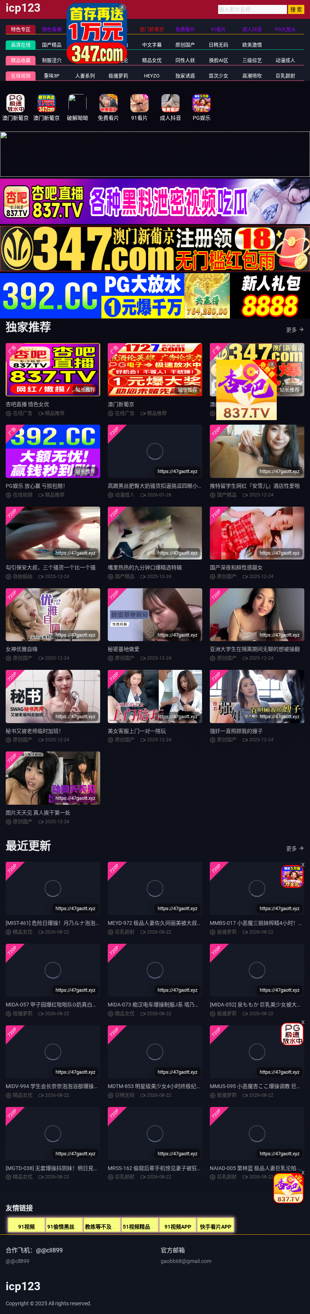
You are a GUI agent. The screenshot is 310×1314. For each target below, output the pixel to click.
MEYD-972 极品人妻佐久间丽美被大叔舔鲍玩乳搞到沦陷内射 (179, 923)
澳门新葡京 (121, 404)
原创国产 (185, 45)
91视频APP (177, 1227)
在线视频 (21, 76)
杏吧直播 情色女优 (27, 404)
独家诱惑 (185, 76)
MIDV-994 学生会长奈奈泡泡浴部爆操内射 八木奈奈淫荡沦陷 (77, 1086)
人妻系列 (85, 76)
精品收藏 (21, 60)
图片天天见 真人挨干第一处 (38, 813)
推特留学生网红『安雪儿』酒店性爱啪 (255, 486)
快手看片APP (215, 1227)
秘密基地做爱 (124, 649)
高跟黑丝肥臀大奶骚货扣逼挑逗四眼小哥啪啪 (161, 486)
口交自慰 (85, 60)
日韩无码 (218, 45)
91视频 (26, 1227)
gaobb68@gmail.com (186, 1261)
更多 (291, 330)
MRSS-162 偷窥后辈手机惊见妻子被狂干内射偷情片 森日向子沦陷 (185, 1168)
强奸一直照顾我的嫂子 (236, 731)
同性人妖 (185, 60)
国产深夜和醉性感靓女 (236, 567)
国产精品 (52, 45)
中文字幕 (152, 45)
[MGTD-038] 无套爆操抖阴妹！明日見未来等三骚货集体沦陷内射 (81, 1168)
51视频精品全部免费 (147, 1227)
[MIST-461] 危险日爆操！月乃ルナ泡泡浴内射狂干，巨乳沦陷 (77, 923)
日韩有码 (85, 45)
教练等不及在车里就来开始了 (119, 1227)
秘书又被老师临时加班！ (35, 731)
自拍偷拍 (118, 45)
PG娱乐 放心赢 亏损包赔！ (37, 486)
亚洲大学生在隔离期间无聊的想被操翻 (255, 649)
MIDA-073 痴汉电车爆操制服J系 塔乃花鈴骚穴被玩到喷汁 (175, 1005)
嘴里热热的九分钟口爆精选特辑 (145, 567)
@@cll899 (17, 1261)
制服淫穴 (52, 60)
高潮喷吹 (252, 76)
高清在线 (21, 45)
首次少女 (218, 76)
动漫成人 (285, 60)
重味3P (51, 76)
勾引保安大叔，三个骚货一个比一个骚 (51, 567)
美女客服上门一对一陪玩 (137, 731)
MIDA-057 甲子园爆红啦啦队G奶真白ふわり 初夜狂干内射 (73, 1005)
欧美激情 (252, 45)
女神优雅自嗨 (21, 649)
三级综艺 (252, 60)
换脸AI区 (218, 60)
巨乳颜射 (285, 76)
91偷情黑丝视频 (66, 1227)
